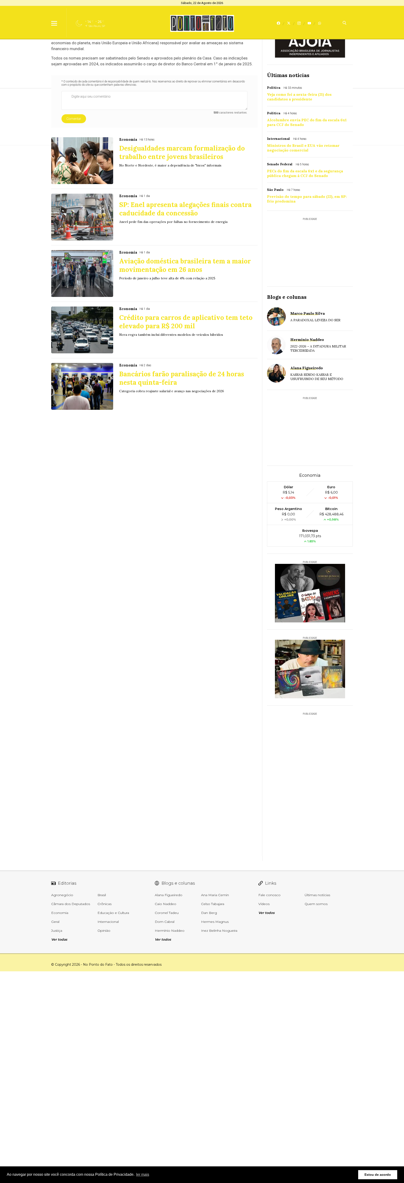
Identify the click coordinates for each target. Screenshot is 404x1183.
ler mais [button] (142, 1174)
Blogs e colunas (287, 297)
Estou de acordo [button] (377, 1174)
